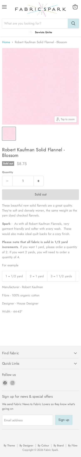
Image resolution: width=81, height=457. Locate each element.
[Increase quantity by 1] (39, 181)
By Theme (9, 445)
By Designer (26, 445)
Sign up (63, 419)
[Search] (73, 23)
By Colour (43, 445)
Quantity (7, 172)
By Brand (59, 445)
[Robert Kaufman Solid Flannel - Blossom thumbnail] (9, 133)
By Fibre (72, 445)
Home (6, 42)
